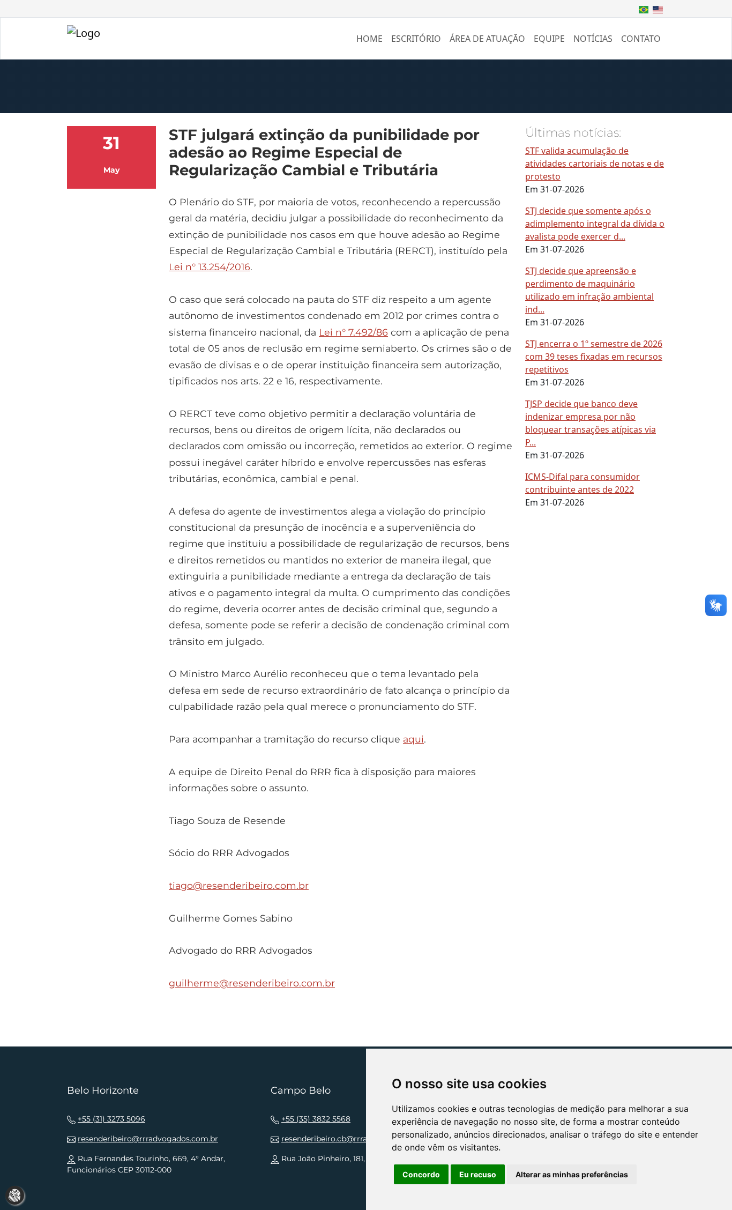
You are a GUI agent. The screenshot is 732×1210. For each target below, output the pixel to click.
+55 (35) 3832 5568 (315, 1119)
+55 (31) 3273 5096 (111, 1119)
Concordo (421, 1174)
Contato (641, 38)
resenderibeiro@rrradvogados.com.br (148, 1139)
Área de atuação (487, 38)
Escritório (416, 38)
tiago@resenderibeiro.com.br (239, 885)
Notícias (593, 38)
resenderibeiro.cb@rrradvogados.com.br (356, 1139)
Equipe (549, 38)
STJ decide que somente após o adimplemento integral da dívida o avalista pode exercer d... (594, 223)
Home (369, 38)
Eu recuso (477, 1174)
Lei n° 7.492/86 (353, 332)
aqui (413, 739)
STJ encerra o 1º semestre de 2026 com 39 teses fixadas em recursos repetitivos (593, 356)
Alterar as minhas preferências (572, 1174)
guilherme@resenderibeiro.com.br (252, 983)
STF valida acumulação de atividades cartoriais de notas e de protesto (594, 163)
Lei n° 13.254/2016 (209, 266)
